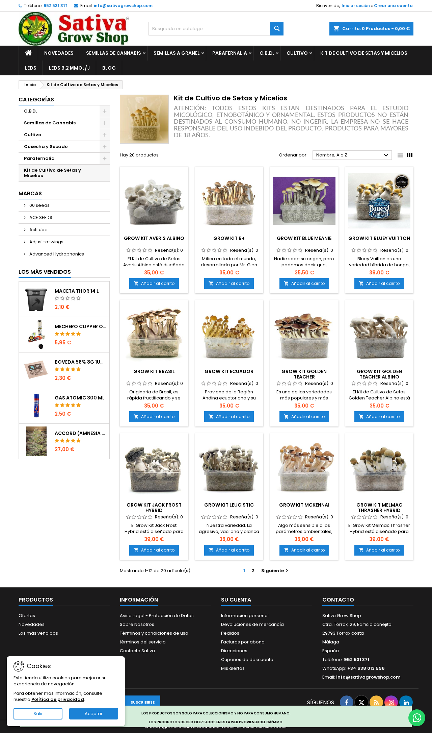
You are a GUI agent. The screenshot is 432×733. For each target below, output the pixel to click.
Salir (38, 713)
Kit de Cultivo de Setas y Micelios (363, 53)
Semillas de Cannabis (113, 53)
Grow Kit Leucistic (229, 505)
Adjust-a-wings (45, 242)
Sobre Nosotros (137, 624)
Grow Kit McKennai (304, 505)
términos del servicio (143, 642)
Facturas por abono (243, 642)
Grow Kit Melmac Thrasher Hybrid (379, 508)
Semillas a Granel (177, 53)
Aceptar (94, 713)
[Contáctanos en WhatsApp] (416, 717)
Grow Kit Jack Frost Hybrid (154, 508)
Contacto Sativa (137, 651)
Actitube (38, 229)
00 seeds (39, 205)
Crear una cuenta (393, 5)
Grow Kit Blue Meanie (304, 238)
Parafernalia (229, 53)
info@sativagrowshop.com (123, 5)
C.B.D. (267, 53)
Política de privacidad (57, 699)
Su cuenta (236, 600)
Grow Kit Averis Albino (154, 238)
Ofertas (27, 615)
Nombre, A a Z (353, 155)
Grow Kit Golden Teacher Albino (379, 374)
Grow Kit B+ (229, 238)
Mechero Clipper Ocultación (81, 326)
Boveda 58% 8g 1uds (81, 362)
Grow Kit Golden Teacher (304, 374)
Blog (109, 68)
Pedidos (230, 633)
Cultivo (297, 53)
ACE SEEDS (40, 217)
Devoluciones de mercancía (252, 624)
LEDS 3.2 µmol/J (69, 68)
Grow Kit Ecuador (229, 371)
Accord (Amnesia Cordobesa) (81, 433)
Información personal (245, 615)
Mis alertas (233, 668)
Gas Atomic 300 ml (80, 397)
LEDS (30, 68)
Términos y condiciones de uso (154, 633)
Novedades (59, 53)
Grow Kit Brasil (154, 371)
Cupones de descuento (247, 659)
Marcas (30, 193)
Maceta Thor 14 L (77, 291)
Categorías (36, 99)
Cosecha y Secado (46, 146)
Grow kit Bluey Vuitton (379, 238)
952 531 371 (56, 5)
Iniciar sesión (356, 5)
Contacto (338, 600)
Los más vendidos (45, 272)
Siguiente (275, 570)
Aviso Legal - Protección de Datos (157, 615)
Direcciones (234, 651)
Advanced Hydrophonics (56, 254)
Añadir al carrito (154, 283)
